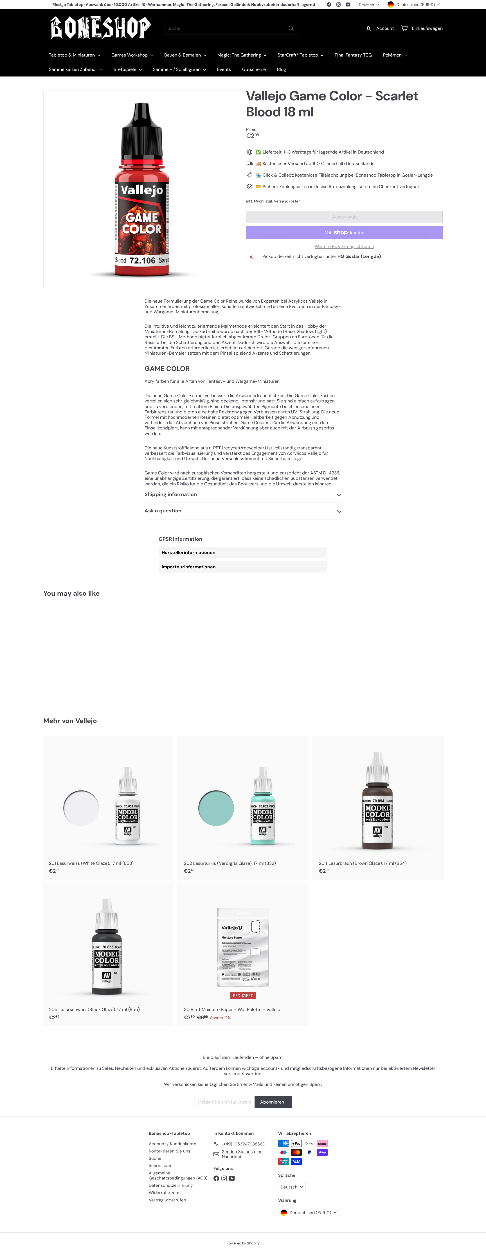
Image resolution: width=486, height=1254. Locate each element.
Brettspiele (126, 69)
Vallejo (86, 720)
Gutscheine (254, 69)
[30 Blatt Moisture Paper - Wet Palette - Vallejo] (243, 954)
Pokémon (393, 55)
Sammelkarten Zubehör (73, 69)
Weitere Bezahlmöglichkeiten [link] (344, 246)
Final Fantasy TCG (353, 55)
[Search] (291, 28)
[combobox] (231, 28)
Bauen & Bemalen (183, 55)
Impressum (160, 1166)
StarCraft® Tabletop (298, 55)
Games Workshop (130, 55)
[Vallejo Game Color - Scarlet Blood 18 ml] (74, 653)
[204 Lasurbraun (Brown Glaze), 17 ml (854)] (378, 808)
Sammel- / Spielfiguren (177, 69)
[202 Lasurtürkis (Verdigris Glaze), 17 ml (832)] (243, 808)
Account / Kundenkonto (172, 1144)
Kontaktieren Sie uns (169, 1151)
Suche (155, 1158)
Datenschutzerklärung (171, 1185)
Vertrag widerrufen (167, 1200)
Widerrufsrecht (164, 1193)
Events (224, 69)
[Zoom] (142, 189)
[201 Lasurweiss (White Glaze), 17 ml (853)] (108, 808)
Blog (281, 69)
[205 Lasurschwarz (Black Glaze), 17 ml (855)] (108, 954)
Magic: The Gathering (239, 55)
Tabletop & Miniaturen (72, 55)
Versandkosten (287, 201)
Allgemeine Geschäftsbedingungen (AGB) (178, 1175)
